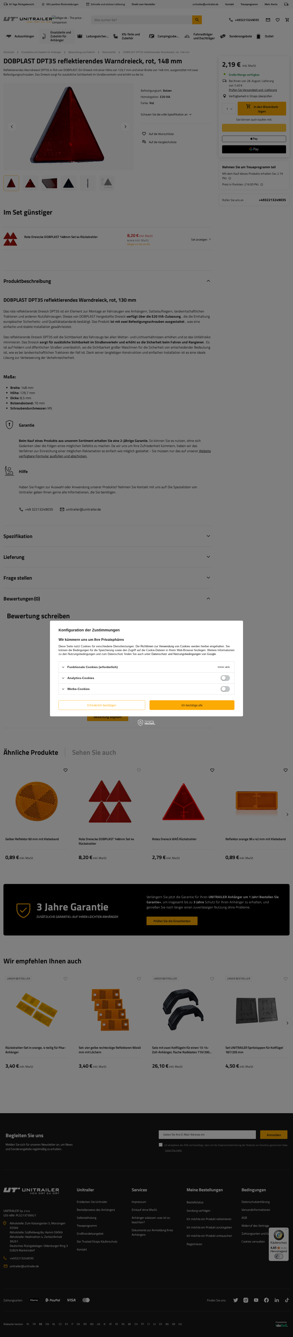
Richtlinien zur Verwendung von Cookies (165, 646)
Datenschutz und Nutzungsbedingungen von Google (183, 654)
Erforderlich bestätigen (101, 705)
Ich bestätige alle (191, 705)
